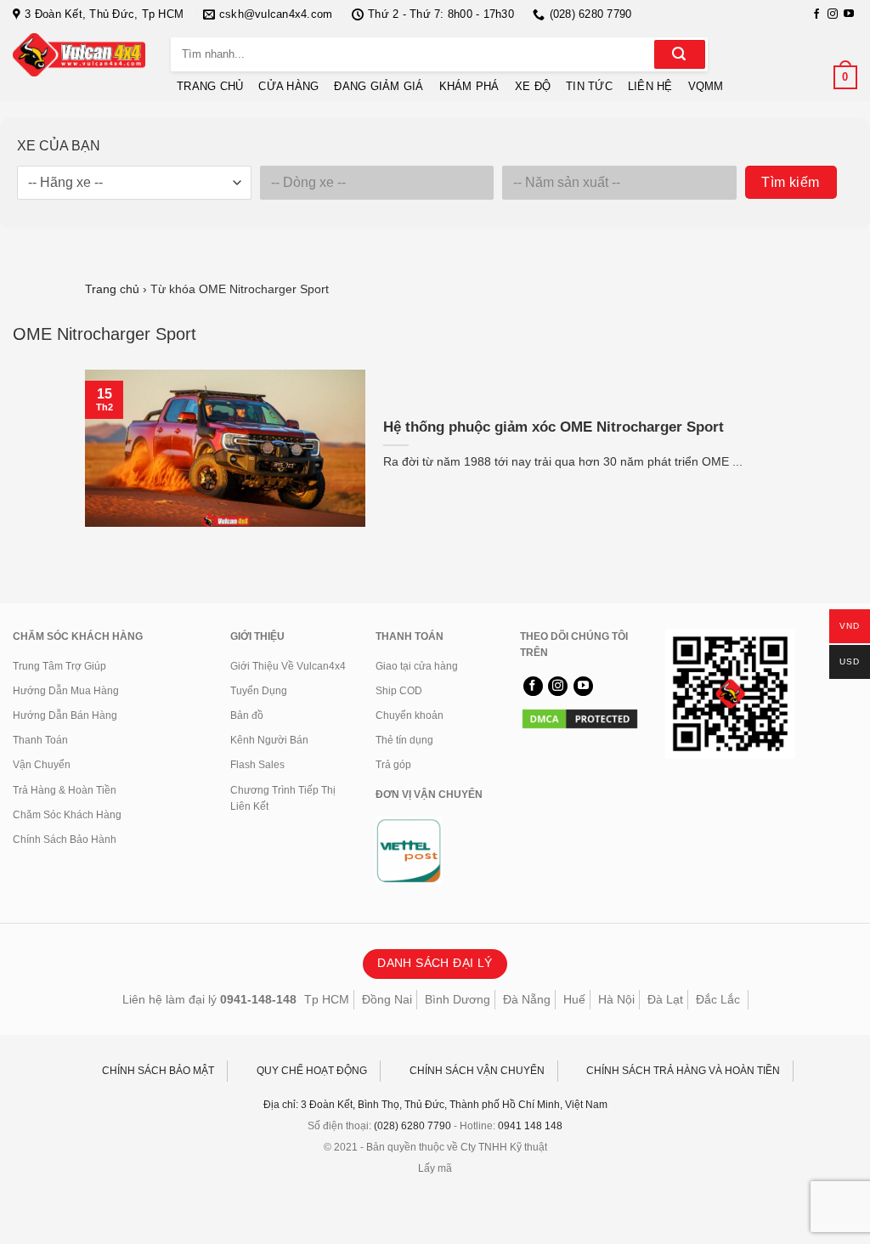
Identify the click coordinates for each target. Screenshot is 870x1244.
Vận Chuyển (42, 765)
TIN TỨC (589, 86)
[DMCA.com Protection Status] (580, 719)
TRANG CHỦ (210, 86)
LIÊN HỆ (650, 86)
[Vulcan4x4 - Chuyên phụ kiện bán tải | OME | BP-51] (79, 54)
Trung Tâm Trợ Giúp (59, 666)
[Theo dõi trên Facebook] (816, 14)
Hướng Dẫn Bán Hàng (65, 715)
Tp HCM (326, 999)
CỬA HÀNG (288, 86)
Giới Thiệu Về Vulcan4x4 (288, 666)
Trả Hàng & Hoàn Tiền (64, 790)
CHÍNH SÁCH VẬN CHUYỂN (477, 1071)
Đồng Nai (387, 999)
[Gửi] (679, 54)
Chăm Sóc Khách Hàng (67, 815)
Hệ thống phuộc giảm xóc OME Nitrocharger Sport (553, 427)
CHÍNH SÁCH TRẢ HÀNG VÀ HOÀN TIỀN (683, 1071)
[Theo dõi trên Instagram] (833, 14)
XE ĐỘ (533, 86)
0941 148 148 (530, 1126)
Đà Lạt (665, 999)
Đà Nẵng (527, 999)
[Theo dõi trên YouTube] (849, 14)
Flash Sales (257, 765)
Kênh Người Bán (269, 740)
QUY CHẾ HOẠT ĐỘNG (312, 1071)
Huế (574, 999)
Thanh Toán (40, 740)
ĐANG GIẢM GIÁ (378, 86)
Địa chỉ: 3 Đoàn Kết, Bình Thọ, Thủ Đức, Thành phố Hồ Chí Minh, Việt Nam (435, 1105)
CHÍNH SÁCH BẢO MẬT (158, 1071)
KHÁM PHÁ (469, 86)
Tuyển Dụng (258, 691)
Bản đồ (246, 715)
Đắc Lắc (718, 999)
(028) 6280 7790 (412, 1126)
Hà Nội (616, 999)
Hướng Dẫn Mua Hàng (66, 691)
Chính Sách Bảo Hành (64, 839)
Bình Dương (457, 999)
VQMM (706, 86)
